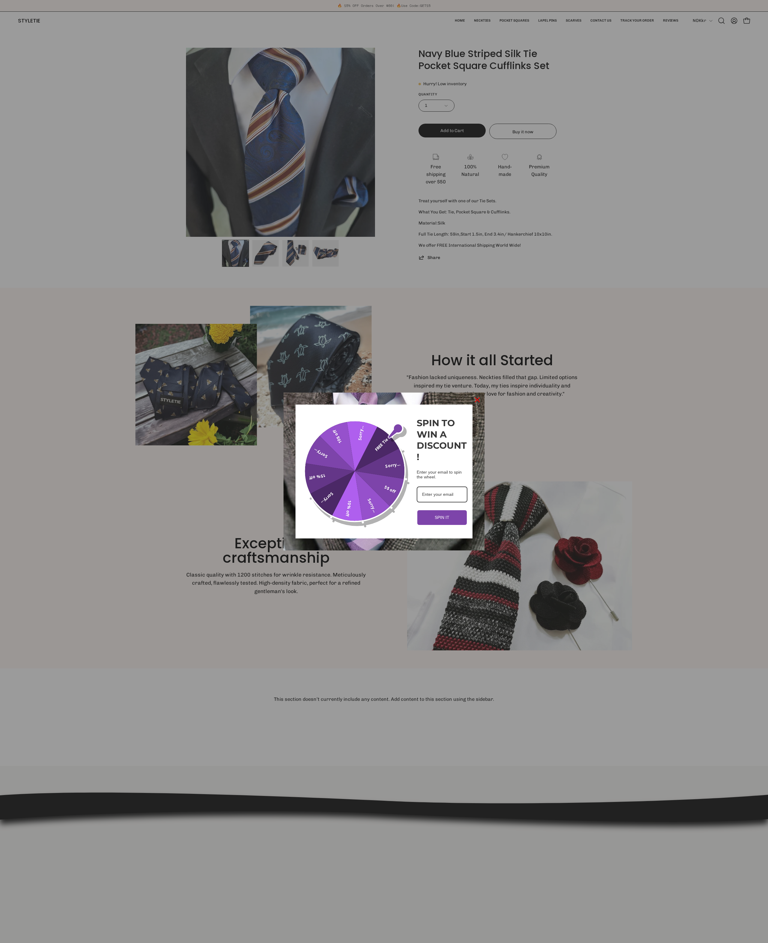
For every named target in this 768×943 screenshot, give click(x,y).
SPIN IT (442, 517)
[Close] (477, 400)
